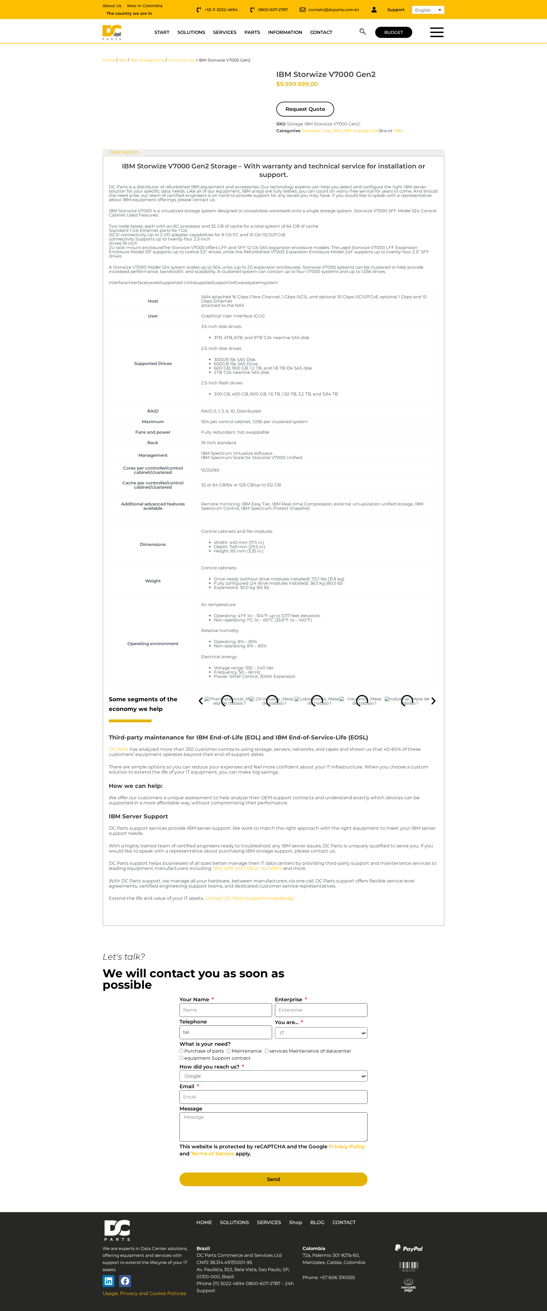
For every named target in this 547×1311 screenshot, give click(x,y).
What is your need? (204, 1044)
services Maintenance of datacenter (310, 1051)
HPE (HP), (235, 868)
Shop (295, 1222)
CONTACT (321, 32)
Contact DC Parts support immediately (249, 898)
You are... (287, 1022)
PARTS (252, 32)
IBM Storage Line (147, 60)
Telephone (193, 1022)
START (162, 32)
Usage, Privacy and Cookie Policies (144, 1293)
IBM (122, 60)
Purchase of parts (204, 1051)
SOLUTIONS (191, 32)
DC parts (436, 32)
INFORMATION (285, 32)
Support (396, 9)
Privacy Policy (347, 1146)
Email (187, 1086)
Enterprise (289, 999)
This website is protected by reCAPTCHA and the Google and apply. (272, 1150)
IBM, (218, 868)
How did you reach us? (210, 1067)
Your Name (195, 999)
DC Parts (118, 749)
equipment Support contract (217, 1058)
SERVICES (224, 32)
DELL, (253, 868)
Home (109, 60)
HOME (204, 1222)
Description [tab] (123, 152)
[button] (363, 32)
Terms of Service (212, 1154)
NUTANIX (271, 868)
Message (190, 1109)
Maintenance (247, 1051)
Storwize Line (181, 60)
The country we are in (129, 13)
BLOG (317, 1222)
